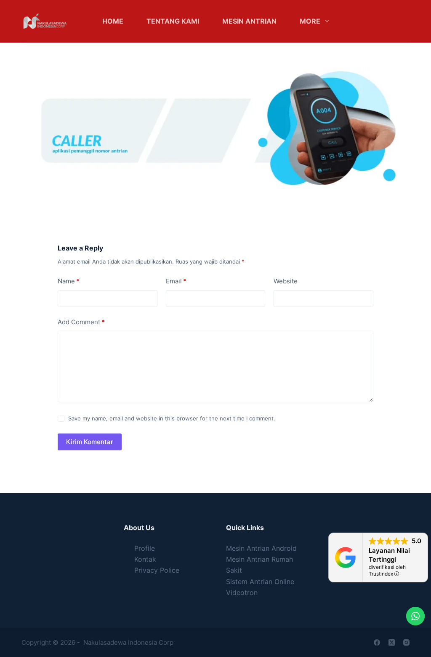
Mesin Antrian (249, 21)
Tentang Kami (172, 21)
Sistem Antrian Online (260, 581)
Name (69, 281)
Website (286, 281)
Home (112, 21)
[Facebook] (377, 642)
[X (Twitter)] (391, 642)
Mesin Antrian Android (261, 548)
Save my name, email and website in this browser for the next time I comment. (171, 418)
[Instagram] (406, 642)
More (310, 21)
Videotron (242, 592)
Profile (144, 548)
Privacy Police (156, 570)
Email (176, 281)
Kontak (145, 559)
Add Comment (81, 322)
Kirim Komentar (89, 442)
